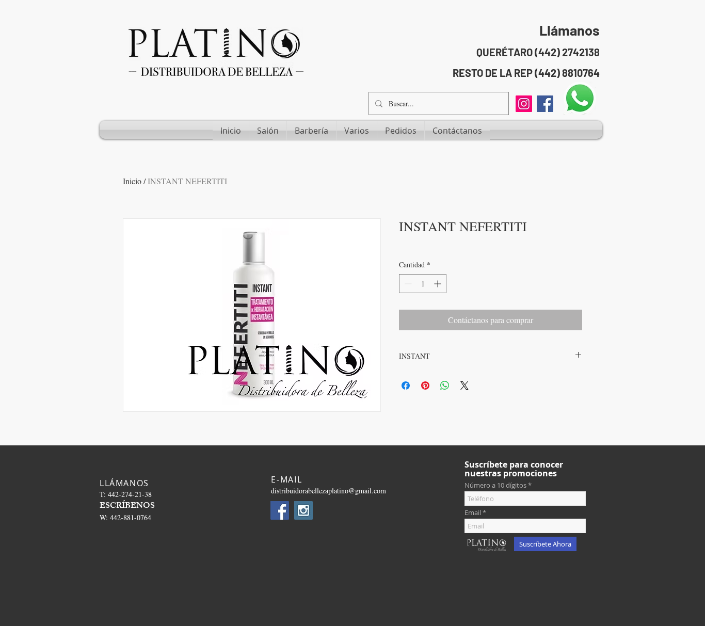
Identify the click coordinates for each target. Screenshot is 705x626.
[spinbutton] (422, 284)
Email (472, 512)
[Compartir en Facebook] (405, 385)
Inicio (132, 180)
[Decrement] (406, 284)
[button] (267, 130)
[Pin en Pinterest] (425, 385)
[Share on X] (464, 385)
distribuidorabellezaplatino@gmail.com (328, 490)
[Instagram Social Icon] (303, 510)
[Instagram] (524, 103)
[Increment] (438, 284)
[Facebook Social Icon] (545, 103)
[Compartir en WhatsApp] (445, 385)
